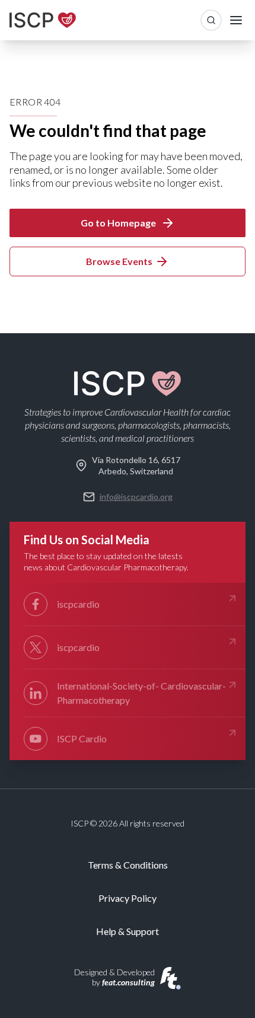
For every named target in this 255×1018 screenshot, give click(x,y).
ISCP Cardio (82, 738)
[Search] (211, 20)
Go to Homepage (118, 222)
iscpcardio (78, 603)
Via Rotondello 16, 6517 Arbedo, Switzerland (136, 465)
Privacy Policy (127, 898)
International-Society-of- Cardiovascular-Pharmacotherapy (141, 693)
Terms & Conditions (128, 864)
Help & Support (127, 931)
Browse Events (119, 261)
